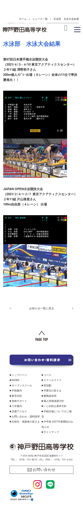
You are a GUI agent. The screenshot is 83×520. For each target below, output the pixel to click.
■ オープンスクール (21, 385)
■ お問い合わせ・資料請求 (25, 416)
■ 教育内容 (16, 395)
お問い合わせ (44, 470)
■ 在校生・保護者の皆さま (25, 421)
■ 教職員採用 (49, 395)
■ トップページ (18, 375)
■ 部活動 (46, 385)
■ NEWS (14, 380)
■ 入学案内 (16, 406)
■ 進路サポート (18, 401)
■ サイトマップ (50, 432)
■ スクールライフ (52, 380)
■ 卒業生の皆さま (52, 390)
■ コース (46, 375)
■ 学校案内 (16, 390)
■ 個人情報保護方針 (53, 401)
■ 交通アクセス (18, 411)
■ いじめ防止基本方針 (54, 406)
